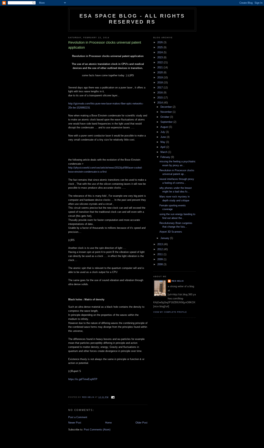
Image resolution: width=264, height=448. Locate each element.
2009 (160, 259)
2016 (160, 92)
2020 (160, 72)
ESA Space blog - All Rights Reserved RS (132, 19)
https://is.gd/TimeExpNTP (82, 379)
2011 (160, 254)
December (166, 106)
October (165, 116)
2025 (160, 47)
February (165, 157)
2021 (160, 67)
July (163, 131)
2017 (160, 87)
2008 (160, 264)
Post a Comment (77, 417)
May (163, 142)
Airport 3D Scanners (170, 231)
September (166, 121)
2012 (160, 249)
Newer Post (74, 422)
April (163, 147)
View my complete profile (170, 312)
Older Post (141, 422)
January (165, 238)
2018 (160, 82)
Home (108, 422)
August (164, 126)
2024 (160, 52)
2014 (160, 102)
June (163, 137)
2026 (160, 42)
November (166, 111)
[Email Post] (112, 397)
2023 (160, 57)
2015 (160, 97)
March (164, 152)
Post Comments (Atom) (97, 429)
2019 (160, 77)
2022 (160, 62)
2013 (160, 244)
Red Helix (178, 281)
